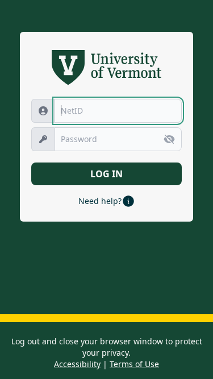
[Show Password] (169, 139)
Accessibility (77, 364)
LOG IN (106, 174)
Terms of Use (134, 364)
